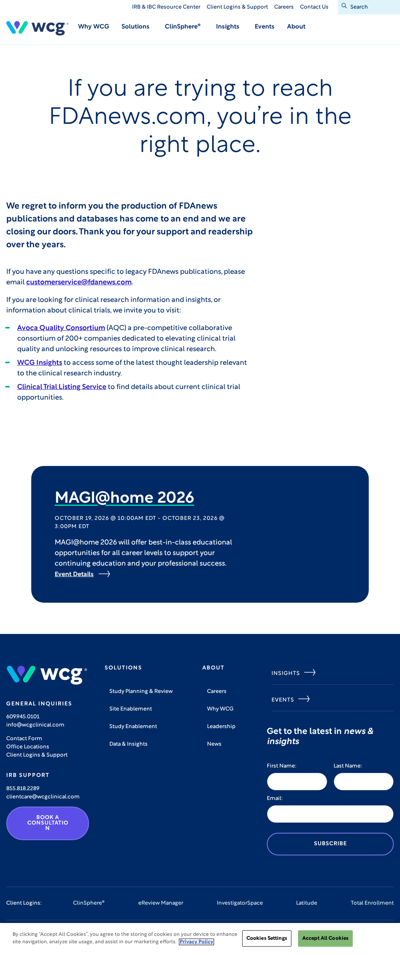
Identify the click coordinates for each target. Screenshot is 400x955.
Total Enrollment (372, 903)
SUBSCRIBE (330, 844)
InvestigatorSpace (240, 903)
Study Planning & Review (141, 691)
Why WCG (93, 27)
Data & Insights (128, 744)
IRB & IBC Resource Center (166, 7)
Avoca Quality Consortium (61, 328)
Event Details (74, 574)
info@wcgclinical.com (35, 725)
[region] (200, 939)
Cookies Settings (266, 938)
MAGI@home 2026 (124, 499)
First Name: (281, 766)
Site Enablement (130, 709)
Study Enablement (133, 727)
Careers (284, 7)
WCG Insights (39, 363)
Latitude (306, 903)
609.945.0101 (22, 717)
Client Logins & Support (237, 7)
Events (265, 27)
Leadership (221, 727)
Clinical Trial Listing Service (61, 387)
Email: (275, 798)
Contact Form (24, 739)
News (214, 744)
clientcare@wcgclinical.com (43, 797)
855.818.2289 (22, 789)
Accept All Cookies (325, 938)
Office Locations (27, 747)
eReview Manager (160, 903)
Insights (285, 674)
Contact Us (314, 7)
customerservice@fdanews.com (79, 282)
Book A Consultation (47, 823)
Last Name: (348, 766)
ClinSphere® (89, 903)
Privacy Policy (196, 941)
